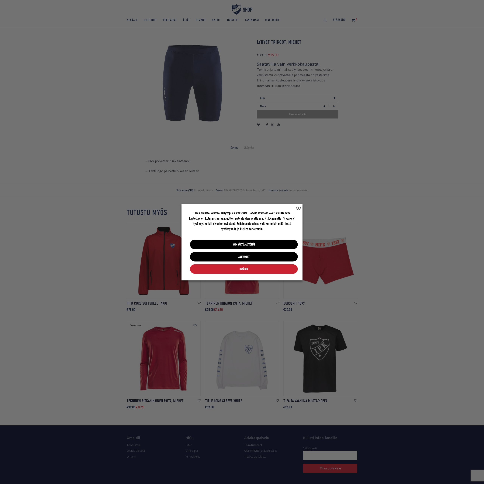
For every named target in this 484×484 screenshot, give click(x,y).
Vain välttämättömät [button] (244, 244)
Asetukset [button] (244, 256)
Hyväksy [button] (244, 269)
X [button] (298, 208)
